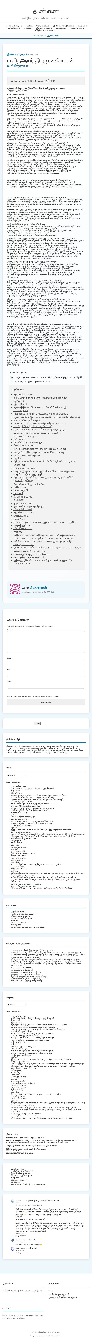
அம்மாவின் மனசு (23, 394)
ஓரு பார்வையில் (22, 503)
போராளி (27, 968)
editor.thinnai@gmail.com (34, 748)
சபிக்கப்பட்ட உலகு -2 (25, 436)
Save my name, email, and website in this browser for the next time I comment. (33, 696)
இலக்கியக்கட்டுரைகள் (63, 26)
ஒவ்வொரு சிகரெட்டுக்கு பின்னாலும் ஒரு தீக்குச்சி (40, 398)
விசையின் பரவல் (22, 509)
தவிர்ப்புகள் (42, 381)
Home (50, 1290)
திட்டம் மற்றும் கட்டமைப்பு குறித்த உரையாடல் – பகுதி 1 (44, 522)
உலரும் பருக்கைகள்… (25, 468)
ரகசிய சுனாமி (20, 490)
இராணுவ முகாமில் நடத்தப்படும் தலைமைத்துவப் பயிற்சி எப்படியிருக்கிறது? (43, 836)
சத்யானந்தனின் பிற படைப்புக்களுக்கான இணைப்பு (40, 414)
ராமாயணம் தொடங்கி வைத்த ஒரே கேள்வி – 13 (39, 423)
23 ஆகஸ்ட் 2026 (52, 35)
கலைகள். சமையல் (44, 28)
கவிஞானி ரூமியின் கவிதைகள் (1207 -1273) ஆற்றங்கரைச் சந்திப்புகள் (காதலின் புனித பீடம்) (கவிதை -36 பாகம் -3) (44, 537)
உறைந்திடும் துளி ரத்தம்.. (26, 420)
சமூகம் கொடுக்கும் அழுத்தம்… (26, 957)
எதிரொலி (18, 401)
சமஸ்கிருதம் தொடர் (58, 1294)
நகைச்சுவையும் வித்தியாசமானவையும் (28, 927)
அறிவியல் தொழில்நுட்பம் (38, 26)
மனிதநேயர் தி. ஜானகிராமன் (23, 838)
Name (9, 658)
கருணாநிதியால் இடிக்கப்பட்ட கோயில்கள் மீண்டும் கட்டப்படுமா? (39, 795)
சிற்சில (17, 458)
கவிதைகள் (61, 28)
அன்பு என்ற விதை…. (32, 972)
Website (9, 681)
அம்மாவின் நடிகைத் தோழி (28, 506)
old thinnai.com (61, 750)
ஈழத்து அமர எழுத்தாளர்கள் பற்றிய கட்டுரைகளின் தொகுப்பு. (46, 417)
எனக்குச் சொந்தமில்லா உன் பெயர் (32, 426)
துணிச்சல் (22, 965)
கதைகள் (28, 28)
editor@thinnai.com (69, 746)
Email (9, 669)
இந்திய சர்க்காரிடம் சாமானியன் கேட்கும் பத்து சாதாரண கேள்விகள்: (41, 830)
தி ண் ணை (46, 10)
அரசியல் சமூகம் (14, 26)
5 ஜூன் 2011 (50, 80)
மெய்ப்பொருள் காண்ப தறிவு (28, 442)
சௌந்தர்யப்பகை (22, 497)
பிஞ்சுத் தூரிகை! (22, 525)
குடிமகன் (18, 500)
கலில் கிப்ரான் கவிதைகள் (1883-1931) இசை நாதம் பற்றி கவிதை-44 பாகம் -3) (43, 877)
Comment (10, 629)
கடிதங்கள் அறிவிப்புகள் (21, 918)
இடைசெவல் (20, 404)
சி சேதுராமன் (19, 66)
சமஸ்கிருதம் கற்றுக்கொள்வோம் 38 (32, 554)
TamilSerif (43, 1149)
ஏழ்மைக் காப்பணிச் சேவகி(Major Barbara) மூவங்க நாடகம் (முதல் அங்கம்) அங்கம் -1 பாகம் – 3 (46, 880)
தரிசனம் (17, 532)
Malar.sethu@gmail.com (20, 94)
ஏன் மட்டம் (19, 439)
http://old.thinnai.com (38, 1146)
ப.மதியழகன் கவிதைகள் (26, 455)
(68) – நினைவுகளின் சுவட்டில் (28, 557)
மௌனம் (18, 493)
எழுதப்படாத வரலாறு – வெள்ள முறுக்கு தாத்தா (40, 429)
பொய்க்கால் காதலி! (24, 445)
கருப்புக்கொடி (20, 516)
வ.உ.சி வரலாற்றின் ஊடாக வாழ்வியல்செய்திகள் (39, 449)
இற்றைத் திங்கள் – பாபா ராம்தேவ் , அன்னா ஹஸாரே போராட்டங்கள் (41, 888)
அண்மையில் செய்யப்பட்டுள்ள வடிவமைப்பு (37, 433)
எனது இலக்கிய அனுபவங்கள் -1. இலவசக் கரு (38, 452)
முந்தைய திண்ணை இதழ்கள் (62, 1297)
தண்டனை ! (19, 519)
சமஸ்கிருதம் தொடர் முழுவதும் (19, 1153)
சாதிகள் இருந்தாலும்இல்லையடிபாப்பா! (37, 950)
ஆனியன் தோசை (23, 512)
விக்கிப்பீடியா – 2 (22, 528)
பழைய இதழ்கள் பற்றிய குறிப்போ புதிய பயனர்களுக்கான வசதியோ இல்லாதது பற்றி (47, 834)
